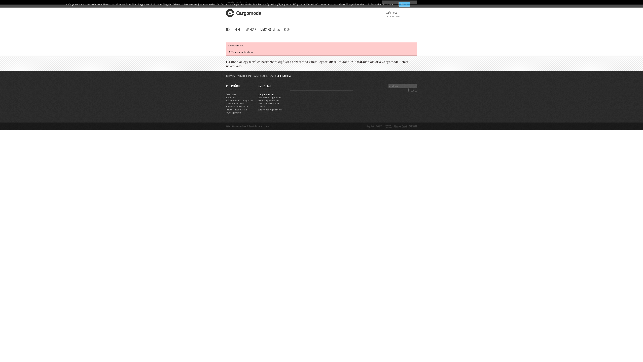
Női (228, 29)
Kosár (392, 12)
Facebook (349, 85)
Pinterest (329, 85)
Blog (287, 29)
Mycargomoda (270, 29)
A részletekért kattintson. (381, 4)
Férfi (238, 29)
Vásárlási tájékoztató (237, 106)
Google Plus (336, 85)
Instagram (323, 85)
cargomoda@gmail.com (270, 109)
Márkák (250, 29)
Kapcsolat (231, 97)
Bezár (404, 4)
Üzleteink (231, 94)
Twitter (343, 85)
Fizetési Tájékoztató (236, 109)
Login (398, 16)
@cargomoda (280, 75)
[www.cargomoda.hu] (243, 13)
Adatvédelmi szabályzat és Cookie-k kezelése (240, 102)
